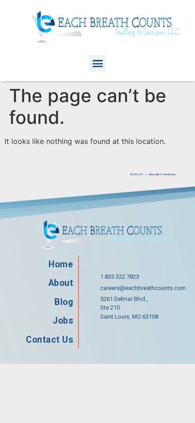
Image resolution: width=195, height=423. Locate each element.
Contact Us (49, 339)
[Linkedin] (161, 336)
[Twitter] (132, 336)
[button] (97, 63)
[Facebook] (103, 336)
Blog (63, 302)
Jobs (63, 320)
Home (61, 264)
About (61, 283)
